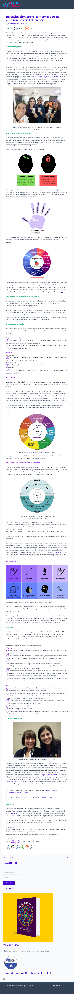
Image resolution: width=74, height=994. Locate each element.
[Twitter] (54, 986)
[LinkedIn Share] (8, 28)
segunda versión (11, 813)
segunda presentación (49, 775)
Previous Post (7, 858)
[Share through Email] (31, 28)
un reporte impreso (58, 552)
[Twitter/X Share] (13, 28)
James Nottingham (13, 781)
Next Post (67, 858)
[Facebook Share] (18, 28)
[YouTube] (57, 986)
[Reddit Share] (27, 28)
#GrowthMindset (51, 790)
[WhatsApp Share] (22, 28)
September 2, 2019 (45, 797)
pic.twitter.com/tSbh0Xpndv (19, 793)
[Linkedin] (60, 986)
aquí (62, 292)
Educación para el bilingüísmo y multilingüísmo (45, 77)
